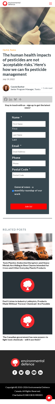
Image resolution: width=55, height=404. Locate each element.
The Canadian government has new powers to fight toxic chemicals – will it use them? (25, 338)
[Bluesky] (15, 99)
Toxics (13, 50)
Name (17, 117)
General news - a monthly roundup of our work (28, 191)
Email (16, 145)
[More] (20, 99)
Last (14, 139)
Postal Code (21, 169)
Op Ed (6, 50)
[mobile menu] (50, 3)
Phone (16, 157)
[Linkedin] (10, 99)
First (14, 128)
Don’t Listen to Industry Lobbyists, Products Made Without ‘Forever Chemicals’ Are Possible (26, 302)
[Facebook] (5, 99)
